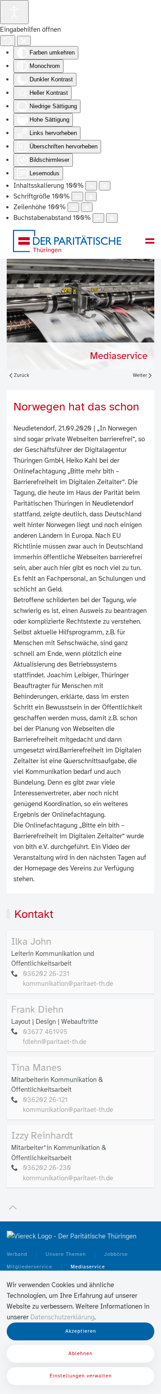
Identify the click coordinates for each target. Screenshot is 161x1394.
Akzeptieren (80, 1331)
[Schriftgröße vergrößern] (91, 196)
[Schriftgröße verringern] (77, 196)
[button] (149, 241)
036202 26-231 (46, 974)
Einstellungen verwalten (81, 1376)
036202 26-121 (45, 1100)
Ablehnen (80, 1353)
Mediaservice (119, 356)
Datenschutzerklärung (62, 1317)
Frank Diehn (37, 1009)
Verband (17, 1254)
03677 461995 (45, 1032)
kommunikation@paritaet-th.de (68, 984)
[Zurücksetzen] (7, 40)
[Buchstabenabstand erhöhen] (112, 218)
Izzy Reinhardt (42, 1135)
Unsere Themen (66, 1254)
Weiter (140, 375)
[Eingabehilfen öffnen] (14, 12)
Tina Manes (36, 1067)
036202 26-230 (47, 1168)
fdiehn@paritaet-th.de (54, 1042)
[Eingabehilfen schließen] (24, 41)
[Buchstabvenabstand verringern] (98, 218)
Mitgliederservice (29, 1267)
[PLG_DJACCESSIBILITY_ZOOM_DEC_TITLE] (91, 185)
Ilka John (31, 941)
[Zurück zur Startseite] (67, 241)
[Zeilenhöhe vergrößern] (87, 207)
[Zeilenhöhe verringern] (73, 207)
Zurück (21, 375)
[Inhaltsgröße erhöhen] (104, 185)
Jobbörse (116, 1254)
